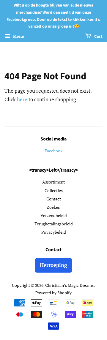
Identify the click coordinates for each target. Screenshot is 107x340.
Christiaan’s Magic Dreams (69, 285)
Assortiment (53, 182)
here (22, 99)
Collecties (54, 190)
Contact (53, 199)
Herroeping (53, 265)
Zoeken (53, 207)
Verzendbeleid (53, 215)
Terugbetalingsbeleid (53, 224)
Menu (18, 36)
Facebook (53, 151)
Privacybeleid (53, 232)
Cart (98, 36)
